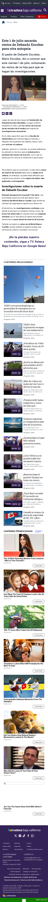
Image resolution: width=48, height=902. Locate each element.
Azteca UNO (26, 3)
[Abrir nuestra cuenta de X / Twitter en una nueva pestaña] (15, 835)
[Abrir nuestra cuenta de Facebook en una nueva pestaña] (28, 835)
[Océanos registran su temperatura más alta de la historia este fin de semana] (13, 425)
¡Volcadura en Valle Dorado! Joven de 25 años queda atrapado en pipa (33, 347)
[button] (24, 900)
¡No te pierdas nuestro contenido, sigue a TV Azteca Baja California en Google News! (24, 241)
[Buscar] (45, 10)
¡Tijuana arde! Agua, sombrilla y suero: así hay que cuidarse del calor (33, 404)
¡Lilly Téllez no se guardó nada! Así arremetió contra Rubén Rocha (32, 460)
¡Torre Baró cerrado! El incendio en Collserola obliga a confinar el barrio (33, 497)
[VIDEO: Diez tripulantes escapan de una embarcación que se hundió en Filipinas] (13, 331)
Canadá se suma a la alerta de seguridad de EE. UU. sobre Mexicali (33, 516)
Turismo (14, 17)
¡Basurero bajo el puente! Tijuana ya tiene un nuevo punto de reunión (33, 478)
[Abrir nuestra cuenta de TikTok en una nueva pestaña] (24, 835)
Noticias (4, 17)
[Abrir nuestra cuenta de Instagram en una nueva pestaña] (19, 835)
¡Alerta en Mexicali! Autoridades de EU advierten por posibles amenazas (33, 366)
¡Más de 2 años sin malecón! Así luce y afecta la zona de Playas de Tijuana (33, 385)
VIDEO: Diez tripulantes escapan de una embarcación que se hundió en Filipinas (33, 330)
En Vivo (43, 16)
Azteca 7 (36, 3)
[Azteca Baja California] (24, 10)
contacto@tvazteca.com (32, 858)
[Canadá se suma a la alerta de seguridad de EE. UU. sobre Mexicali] (13, 519)
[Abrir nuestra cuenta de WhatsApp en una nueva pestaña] (32, 835)
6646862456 (28, 860)
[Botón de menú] (2, 10)
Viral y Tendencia (27, 17)
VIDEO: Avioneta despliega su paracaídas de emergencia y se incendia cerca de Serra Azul (19, 308)
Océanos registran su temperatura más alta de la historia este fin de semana (33, 423)
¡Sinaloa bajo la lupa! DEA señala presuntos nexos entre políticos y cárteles (33, 443)
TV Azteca (16, 3)
